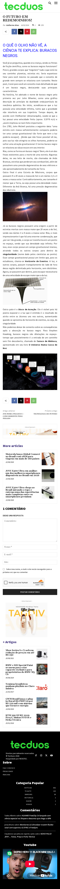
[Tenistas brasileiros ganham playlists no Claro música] (42, 687)
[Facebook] (14, 31)
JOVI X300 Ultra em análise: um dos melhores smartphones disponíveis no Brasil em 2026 (23, 473)
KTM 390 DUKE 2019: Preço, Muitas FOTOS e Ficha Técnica (18, 717)
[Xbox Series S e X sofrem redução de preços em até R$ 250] (42, 654)
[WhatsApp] (33, 31)
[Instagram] (41, 755)
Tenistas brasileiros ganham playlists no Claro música (20, 686)
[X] (21, 31)
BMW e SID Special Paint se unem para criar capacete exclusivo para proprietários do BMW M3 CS (20, 670)
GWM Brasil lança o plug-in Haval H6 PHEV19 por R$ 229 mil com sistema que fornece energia (20, 702)
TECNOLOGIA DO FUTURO (45, 414)
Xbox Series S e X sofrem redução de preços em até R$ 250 (20, 652)
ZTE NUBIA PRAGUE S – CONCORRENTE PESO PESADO (13, 416)
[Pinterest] (27, 31)
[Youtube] (51, 755)
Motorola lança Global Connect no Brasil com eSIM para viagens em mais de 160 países (23, 456)
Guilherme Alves (12, 25)
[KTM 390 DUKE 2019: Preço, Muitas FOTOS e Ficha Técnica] (42, 719)
